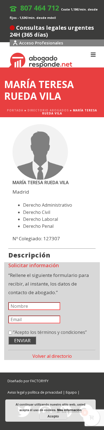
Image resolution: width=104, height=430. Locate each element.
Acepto (53, 416)
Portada (15, 110)
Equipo (71, 392)
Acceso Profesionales (41, 43)
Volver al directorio (52, 356)
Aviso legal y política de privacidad (34, 392)
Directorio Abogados (48, 110)
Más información (69, 410)
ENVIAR (22, 340)
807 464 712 (39, 7)
